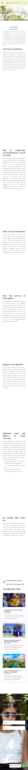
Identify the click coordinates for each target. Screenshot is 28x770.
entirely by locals (21, 305)
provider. (15, 70)
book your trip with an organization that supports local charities (14, 383)
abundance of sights (16, 32)
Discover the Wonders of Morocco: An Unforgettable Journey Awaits (12, 640)
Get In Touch (14, 762)
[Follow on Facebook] (5, 709)
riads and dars (6, 164)
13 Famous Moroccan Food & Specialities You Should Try (13, 610)
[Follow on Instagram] (4, 709)
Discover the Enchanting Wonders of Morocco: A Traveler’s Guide (12, 671)
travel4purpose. (6, 319)
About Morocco (14, 29)
